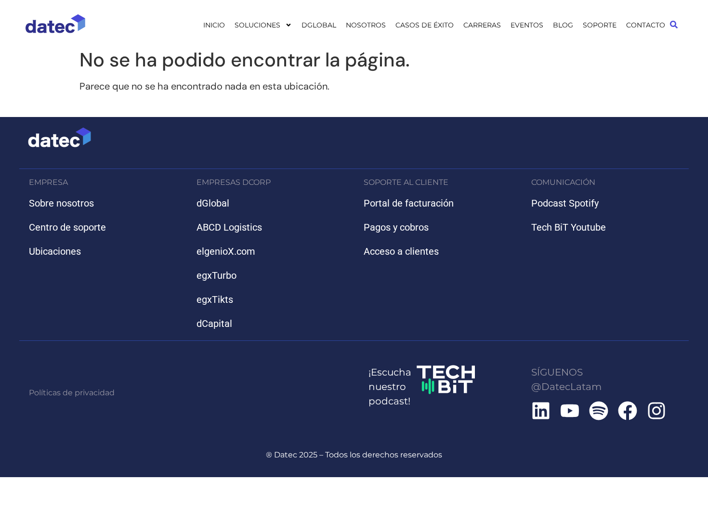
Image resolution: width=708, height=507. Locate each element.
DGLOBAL (319, 25)
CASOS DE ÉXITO (424, 25)
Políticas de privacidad (72, 392)
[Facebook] (627, 410)
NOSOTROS (366, 25)
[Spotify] (598, 410)
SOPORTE (599, 25)
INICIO (214, 25)
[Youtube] (569, 410)
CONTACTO (645, 25)
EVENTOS (527, 25)
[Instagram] (656, 410)
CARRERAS (482, 25)
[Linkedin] (541, 410)
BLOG (563, 25)
